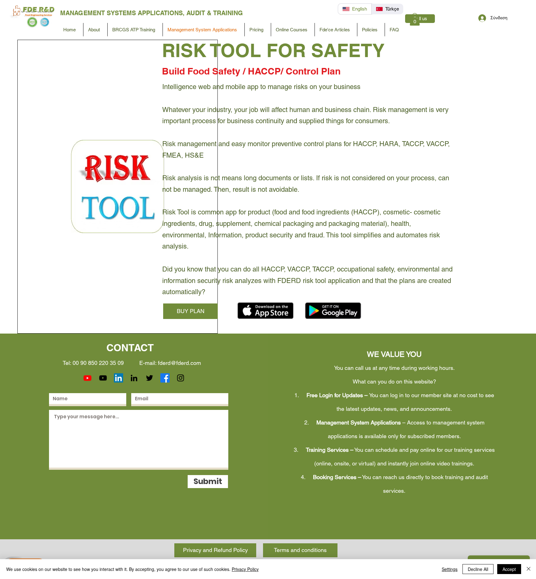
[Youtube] (87, 378)
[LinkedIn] (118, 378)
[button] (414, 19)
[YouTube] (103, 378)
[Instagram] (180, 378)
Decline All (478, 569)
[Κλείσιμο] (528, 569)
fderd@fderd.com (179, 363)
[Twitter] (149, 378)
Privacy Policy (245, 569)
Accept (509, 569)
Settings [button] (450, 569)
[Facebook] (165, 378)
